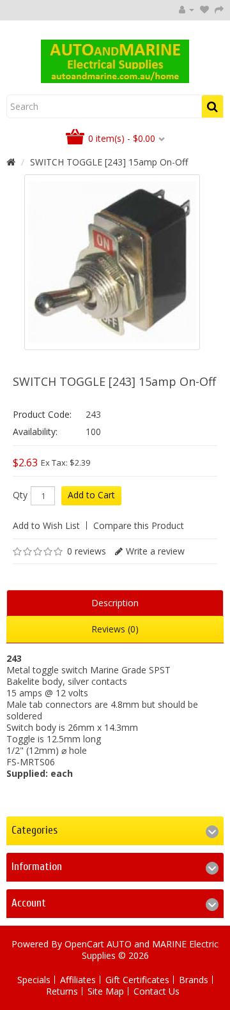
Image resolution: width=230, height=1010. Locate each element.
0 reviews (86, 551)
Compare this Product (138, 525)
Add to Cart (91, 495)
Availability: (35, 431)
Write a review (155, 551)
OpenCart (84, 944)
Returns (62, 991)
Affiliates (78, 980)
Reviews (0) (115, 629)
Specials (33, 980)
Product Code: (42, 414)
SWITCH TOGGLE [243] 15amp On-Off (109, 162)
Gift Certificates (137, 980)
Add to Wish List (46, 525)
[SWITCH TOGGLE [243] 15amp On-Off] (112, 262)
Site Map (106, 991)
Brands (193, 980)
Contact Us (157, 991)
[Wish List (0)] (204, 9)
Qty (20, 495)
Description (115, 603)
